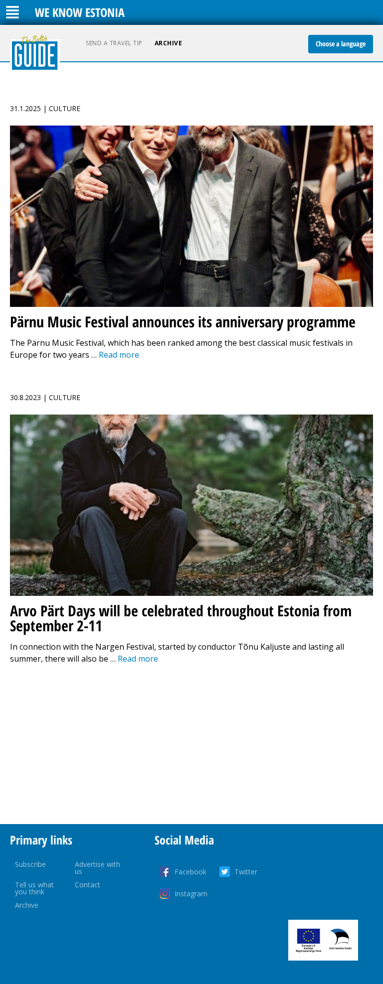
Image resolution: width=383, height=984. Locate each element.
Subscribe (30, 864)
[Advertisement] (191, 744)
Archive (169, 43)
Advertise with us (97, 867)
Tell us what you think (34, 888)
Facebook (190, 871)
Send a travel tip (114, 43)
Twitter (245, 871)
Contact (87, 884)
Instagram (191, 893)
